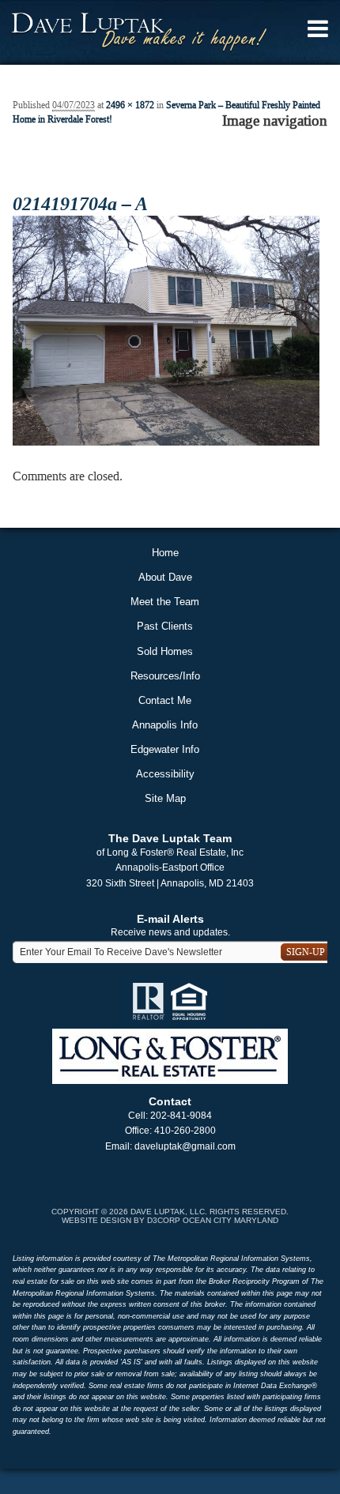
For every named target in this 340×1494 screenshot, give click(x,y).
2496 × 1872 (130, 105)
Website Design (96, 1220)
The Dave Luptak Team (170, 838)
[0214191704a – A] (166, 329)
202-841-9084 (181, 1115)
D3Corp (163, 1220)
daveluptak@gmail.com (185, 1146)
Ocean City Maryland (230, 1220)
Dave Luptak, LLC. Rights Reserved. (209, 1211)
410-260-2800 (185, 1130)
